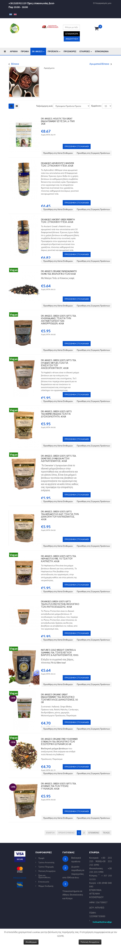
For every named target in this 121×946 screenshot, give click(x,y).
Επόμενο (93, 832)
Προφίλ (41, 858)
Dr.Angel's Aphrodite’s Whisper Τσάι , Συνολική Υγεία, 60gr (57, 164)
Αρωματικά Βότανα (99, 63)
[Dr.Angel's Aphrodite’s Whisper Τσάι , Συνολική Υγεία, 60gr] (24, 160)
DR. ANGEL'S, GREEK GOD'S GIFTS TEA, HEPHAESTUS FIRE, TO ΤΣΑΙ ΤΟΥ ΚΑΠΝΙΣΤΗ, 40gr (58, 559)
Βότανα (15, 63)
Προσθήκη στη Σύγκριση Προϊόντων (93, 153)
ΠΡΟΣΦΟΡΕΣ (70, 51)
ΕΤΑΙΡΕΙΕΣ (85, 51)
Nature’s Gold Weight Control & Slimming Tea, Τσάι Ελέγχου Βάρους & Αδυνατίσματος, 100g (59, 652)
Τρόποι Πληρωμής (46, 867)
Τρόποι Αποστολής (46, 862)
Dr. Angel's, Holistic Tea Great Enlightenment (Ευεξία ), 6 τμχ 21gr (58, 121)
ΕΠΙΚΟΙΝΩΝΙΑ (102, 51)
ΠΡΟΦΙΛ (25, 51)
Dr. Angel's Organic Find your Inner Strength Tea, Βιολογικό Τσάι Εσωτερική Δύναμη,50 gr (59, 742)
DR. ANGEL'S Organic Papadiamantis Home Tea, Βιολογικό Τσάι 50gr (59, 272)
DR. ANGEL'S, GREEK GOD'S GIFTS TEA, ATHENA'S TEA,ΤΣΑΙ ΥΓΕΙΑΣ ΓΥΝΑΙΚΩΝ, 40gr (58, 786)
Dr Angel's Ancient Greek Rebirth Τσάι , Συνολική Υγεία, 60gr (58, 221)
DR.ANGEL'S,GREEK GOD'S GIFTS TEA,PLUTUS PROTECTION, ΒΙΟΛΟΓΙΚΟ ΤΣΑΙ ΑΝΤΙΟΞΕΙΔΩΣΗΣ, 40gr (60, 604)
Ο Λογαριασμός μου (102, 3)
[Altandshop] (14, 28)
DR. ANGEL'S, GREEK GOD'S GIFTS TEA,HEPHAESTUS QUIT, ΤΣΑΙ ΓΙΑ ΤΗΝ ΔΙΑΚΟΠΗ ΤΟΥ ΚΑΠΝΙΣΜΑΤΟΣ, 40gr (60, 515)
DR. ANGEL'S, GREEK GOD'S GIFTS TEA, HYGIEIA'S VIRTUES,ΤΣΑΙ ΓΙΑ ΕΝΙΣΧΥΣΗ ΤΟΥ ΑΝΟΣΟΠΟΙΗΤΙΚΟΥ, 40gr (58, 364)
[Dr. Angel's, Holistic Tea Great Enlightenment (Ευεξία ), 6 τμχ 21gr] (24, 116)
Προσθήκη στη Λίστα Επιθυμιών (58, 153)
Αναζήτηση (72, 38)
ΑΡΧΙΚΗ (14, 51)
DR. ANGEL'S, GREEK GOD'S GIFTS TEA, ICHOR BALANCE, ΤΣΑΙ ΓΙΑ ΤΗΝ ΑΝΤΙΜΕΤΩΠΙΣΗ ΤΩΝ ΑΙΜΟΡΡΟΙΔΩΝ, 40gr (58, 319)
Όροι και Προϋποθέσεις (44, 876)
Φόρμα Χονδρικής (45, 886)
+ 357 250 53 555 (100, 877)
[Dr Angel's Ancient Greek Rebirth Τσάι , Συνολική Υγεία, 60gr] (24, 217)
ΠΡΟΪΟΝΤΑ (53, 51)
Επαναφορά (71, 33)
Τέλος (106, 832)
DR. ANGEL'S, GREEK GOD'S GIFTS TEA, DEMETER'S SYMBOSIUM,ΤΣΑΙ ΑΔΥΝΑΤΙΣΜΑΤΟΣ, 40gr (58, 458)
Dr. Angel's (37, 51)
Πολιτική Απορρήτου (46, 871)
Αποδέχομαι (31, 942)
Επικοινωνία (43, 882)
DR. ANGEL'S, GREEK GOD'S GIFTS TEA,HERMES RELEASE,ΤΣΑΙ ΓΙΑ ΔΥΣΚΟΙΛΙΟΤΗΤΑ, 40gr (56, 414)
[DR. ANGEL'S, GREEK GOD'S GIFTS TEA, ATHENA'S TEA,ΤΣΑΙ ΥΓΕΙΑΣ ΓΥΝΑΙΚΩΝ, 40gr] (24, 781)
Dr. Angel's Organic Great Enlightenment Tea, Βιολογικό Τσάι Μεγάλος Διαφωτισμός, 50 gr (59, 698)
